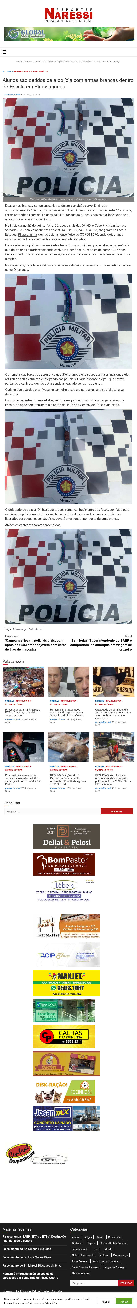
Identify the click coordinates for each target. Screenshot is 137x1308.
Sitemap (8, 1291)
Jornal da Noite (80, 1249)
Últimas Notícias (39, 71)
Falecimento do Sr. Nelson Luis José (27, 1249)
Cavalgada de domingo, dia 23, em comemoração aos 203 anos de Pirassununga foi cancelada (113, 682)
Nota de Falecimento (83, 1255)
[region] (68, 1300)
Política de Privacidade (32, 1291)
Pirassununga (21, 71)
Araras (75, 1237)
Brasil (100, 1237)
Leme (96, 1249)
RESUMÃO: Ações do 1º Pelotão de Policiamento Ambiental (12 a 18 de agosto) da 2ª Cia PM (68, 747)
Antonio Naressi (12, 94)
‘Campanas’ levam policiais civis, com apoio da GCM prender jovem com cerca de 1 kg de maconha (36, 643)
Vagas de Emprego (115, 1267)
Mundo (108, 1249)
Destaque (77, 1243)
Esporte (92, 1243)
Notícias (7, 71)
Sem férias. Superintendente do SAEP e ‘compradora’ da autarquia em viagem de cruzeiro (100, 643)
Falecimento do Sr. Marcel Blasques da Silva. (32, 1265)
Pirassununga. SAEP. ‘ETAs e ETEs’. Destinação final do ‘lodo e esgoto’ (23, 682)
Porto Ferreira (79, 1261)
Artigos (88, 1237)
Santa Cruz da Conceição (105, 1261)
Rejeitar (105, 1301)
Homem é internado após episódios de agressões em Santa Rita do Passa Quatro (68, 682)
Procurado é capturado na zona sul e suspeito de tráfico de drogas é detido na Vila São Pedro (23, 747)
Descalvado (114, 1237)
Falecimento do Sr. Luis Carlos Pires (27, 1257)
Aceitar (124, 1301)
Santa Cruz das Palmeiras (86, 1267)
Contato (56, 1291)
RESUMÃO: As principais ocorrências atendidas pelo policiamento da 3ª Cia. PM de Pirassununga (113, 747)
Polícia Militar (35, 629)
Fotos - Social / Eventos (113, 1243)
